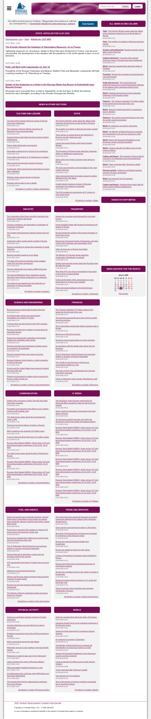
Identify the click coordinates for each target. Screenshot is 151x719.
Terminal (23, 703)
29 (121, 280)
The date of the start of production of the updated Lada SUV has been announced (26, 262)
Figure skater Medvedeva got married (22, 145)
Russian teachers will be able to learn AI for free (26, 310)
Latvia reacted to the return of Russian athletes (25, 662)
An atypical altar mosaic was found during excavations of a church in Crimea (23, 317)
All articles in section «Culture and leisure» (32, 189)
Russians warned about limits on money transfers (75, 340)
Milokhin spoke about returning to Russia (23, 177)
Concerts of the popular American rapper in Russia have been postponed (122, 59)
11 (118, 284)
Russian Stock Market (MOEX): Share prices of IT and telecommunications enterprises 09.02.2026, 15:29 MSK (28, 464)
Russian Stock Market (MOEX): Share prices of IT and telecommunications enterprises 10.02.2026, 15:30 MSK (28, 445)
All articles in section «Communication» (34, 483)
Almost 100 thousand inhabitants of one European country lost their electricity (76, 655)
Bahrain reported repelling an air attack (22, 255)
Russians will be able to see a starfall (22, 183)
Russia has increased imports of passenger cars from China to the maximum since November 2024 (77, 242)
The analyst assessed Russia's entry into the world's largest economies (123, 119)
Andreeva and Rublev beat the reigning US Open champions (122, 171)
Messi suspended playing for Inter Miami (23, 642)
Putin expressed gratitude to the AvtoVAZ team (74, 288)
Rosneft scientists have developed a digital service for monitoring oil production (27, 347)
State (105, 31)
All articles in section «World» (86, 690)
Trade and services (111, 83)
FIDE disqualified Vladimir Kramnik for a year (25, 668)
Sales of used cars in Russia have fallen (72, 249)
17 (115, 286)
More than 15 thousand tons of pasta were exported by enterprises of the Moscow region (76, 534)
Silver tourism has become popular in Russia (25, 163)
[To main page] (21, 8)
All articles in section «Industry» (37, 291)
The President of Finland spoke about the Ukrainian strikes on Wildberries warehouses (76, 152)
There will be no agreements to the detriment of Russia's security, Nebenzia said (74, 136)
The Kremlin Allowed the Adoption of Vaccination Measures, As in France (43, 47)
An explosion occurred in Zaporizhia (70, 640)
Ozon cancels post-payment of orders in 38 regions (76, 528)
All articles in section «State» (86, 201)
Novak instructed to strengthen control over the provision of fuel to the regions (25, 555)
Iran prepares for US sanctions (68, 676)
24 (115, 288)
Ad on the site (55, 703)
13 (123, 284)
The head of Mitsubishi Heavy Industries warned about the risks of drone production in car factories (27, 276)
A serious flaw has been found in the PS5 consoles (27, 324)
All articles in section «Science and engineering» (30, 385)
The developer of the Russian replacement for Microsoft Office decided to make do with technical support (75, 403)
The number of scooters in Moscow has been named (76, 129)
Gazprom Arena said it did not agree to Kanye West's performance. (123, 186)
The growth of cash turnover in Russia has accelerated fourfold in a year (72, 363)
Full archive (123, 294)
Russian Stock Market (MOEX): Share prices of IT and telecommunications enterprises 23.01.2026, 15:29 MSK (77, 472)
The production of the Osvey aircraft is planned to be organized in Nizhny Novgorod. (28, 217)
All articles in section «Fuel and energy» (34, 601)
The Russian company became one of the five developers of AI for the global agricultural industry (76, 420)
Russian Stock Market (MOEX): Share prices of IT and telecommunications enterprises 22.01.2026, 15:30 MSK (77, 482)
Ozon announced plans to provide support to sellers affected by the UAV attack (76, 177)
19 (121, 286)
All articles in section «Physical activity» (34, 690)
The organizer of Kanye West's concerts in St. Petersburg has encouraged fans (25, 130)
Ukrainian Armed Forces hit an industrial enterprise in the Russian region (122, 94)
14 (126, 284)
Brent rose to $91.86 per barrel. (68, 334)
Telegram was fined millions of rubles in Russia (26, 425)
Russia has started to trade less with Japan (73, 550)
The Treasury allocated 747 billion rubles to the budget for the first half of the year (74, 311)
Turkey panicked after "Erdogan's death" (72, 670)
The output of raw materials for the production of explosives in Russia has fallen (26, 284)
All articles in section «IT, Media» (85, 501)
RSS (16, 703)
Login (138, 6)
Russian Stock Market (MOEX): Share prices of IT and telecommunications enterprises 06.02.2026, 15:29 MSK (28, 474)
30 (123, 280)
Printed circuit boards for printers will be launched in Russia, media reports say (27, 378)
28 (118, 280)
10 (115, 284)
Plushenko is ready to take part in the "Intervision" (26, 656)
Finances (106, 101)
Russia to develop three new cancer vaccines (25, 354)
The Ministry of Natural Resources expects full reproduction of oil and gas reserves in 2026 (74, 646)
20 (123, 286)
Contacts (45, 703)
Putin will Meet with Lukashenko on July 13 (27, 67)
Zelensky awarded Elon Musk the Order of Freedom (76, 617)
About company (34, 703)
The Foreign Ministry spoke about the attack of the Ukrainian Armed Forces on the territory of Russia (75, 122)
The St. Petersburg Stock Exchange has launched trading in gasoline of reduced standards (75, 355)
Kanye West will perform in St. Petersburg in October (28, 157)
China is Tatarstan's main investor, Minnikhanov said (76, 379)
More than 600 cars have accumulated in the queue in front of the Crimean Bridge (76, 273)
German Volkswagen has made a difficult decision (27, 269)
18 (118, 286)
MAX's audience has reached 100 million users (26, 431)
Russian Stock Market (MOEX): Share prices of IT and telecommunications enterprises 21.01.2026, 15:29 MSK (77, 493)
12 (121, 284)
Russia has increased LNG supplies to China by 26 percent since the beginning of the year (27, 531)
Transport (107, 74)
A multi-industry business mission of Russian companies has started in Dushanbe (73, 185)
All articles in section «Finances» (85, 385)
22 (129, 286)
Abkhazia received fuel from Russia (21, 571)
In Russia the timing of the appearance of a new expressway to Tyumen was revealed (75, 281)
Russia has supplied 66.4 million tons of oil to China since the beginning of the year (27, 539)
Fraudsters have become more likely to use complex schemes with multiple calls (28, 410)
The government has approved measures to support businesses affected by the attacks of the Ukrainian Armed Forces (76, 519)
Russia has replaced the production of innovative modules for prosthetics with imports (26, 339)
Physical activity (110, 170)
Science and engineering (113, 50)
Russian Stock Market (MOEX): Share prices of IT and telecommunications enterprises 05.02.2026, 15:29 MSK (77, 461)
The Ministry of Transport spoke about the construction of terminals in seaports (72, 256)
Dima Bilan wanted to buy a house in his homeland (27, 151)
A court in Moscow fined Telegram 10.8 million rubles (28, 437)
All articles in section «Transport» (85, 294)
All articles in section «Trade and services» (81, 597)
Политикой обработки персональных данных (52, 23)
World (105, 66)
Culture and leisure (111, 58)
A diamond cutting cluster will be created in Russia (27, 241)
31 (126, 280)
